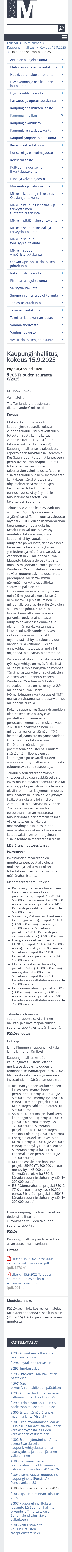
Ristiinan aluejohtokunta (28, 280)
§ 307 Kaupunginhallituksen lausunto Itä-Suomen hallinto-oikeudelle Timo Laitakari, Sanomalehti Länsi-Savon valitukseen (33, 1511)
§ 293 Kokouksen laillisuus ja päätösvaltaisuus (32, 1355)
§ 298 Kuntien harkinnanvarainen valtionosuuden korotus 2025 (36, 1395)
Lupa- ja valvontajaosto (27, 179)
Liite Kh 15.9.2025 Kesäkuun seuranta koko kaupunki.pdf (30, 1263)
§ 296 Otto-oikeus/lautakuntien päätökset (34, 1376)
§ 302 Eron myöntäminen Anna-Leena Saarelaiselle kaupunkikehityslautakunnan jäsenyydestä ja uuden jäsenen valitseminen (34, 1448)
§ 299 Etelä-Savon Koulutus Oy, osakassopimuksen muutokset (34, 1405)
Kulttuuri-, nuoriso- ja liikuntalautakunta (26, 169)
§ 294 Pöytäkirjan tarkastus (31, 1363)
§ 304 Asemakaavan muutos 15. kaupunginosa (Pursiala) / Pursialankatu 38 (34, 1479)
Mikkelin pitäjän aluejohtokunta (33, 220)
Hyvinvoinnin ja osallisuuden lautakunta (31, 84)
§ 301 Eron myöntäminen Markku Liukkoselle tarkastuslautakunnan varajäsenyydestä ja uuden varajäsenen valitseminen (36, 1428)
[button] (61, 28)
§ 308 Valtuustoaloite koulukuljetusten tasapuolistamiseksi (26, 1529)
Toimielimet (32, 43)
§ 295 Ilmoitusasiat (25, 1368)
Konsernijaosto (21, 160)
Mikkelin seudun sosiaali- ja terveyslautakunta (30, 230)
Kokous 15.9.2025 (53, 47)
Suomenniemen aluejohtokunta (34, 295)
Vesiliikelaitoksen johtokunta (31, 340)
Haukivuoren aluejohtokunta (31, 74)
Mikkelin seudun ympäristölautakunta (26, 252)
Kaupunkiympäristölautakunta (33, 138)
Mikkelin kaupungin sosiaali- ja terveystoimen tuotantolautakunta (33, 209)
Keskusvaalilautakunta (27, 145)
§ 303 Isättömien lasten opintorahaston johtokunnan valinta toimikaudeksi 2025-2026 (35, 1465)
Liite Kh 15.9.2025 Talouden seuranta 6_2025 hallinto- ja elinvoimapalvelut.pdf (29, 1281)
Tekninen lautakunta (25, 310)
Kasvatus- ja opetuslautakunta (33, 100)
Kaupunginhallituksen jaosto (31, 108)
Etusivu (12, 43)
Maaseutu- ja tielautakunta (30, 186)
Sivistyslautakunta (23, 288)
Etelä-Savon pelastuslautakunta (34, 67)
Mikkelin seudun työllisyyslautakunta (25, 241)
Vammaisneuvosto (24, 325)
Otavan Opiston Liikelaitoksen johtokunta (32, 264)
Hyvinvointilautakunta (26, 93)
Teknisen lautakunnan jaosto (31, 317)
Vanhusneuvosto (23, 332)
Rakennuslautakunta (25, 273)
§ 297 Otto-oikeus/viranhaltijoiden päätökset (36, 1386)
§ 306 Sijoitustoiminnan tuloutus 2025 (35, 1496)
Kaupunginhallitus (20, 47)
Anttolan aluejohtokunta (28, 60)
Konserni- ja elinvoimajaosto (31, 152)
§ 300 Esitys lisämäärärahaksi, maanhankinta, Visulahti (33, 1414)
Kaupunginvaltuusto (25, 123)
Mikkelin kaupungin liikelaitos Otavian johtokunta (32, 195)
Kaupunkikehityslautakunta (30, 130)
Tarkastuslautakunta (25, 303)
